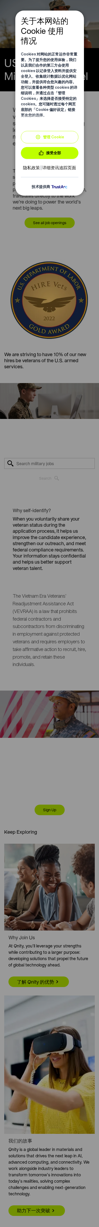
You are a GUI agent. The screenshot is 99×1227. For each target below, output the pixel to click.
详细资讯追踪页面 (59, 167)
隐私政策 (31, 167)
